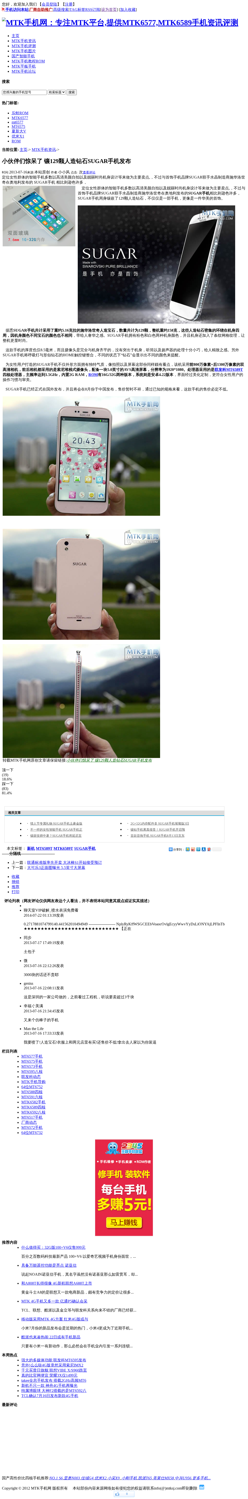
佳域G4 (87, 1478)
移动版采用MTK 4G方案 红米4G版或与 (54, 1319)
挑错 (15, 882)
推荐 (15, 887)
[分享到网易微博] (208, 849)
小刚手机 (129, 1478)
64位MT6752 (32, 1087)
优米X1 (18, 136)
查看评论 (89, 172)
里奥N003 (72, 1478)
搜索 (72, 92)
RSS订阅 (92, 10)
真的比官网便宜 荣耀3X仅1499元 (49, 1375)
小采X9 (114, 1478)
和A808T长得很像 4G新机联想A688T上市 (56, 1283)
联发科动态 (31, 1077)
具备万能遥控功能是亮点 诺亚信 (49, 1265)
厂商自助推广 (41, 10)
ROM (16, 141)
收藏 (15, 876)
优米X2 (100, 1478)
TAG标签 (77, 10)
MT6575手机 (32, 1061)
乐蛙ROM (20, 113)
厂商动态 (29, 1122)
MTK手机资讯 (44, 150)
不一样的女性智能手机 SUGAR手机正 (56, 829)
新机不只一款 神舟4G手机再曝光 (49, 1385)
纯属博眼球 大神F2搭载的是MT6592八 (53, 1391)
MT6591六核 (32, 1097)
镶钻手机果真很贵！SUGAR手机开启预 (158, 829)
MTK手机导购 (33, 1082)
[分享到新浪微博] (192, 849)
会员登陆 (49, 4)
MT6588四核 (32, 1092)
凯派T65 (145, 1478)
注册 (69, 4)
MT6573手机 (32, 1066)
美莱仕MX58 (163, 1478)
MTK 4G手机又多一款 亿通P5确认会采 (54, 1301)
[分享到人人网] (203, 849)
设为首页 (109, 10)
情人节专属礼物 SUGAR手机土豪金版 (56, 823)
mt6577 (17, 122)
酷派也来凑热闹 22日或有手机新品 (50, 1337)
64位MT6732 (32, 1133)
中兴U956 (183, 1478)
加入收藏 (128, 10)
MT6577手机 (32, 1056)
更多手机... (201, 1478)
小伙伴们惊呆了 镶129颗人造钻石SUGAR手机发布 (109, 760)
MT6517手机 (32, 1117)
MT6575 (18, 127)
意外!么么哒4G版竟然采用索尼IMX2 (52, 1365)
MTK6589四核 (33, 1107)
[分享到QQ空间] (187, 849)
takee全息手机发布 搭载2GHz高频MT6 (53, 1380)
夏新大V (19, 131)
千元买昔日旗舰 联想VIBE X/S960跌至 (54, 1370)
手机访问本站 (16, 10)
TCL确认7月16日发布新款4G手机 (49, 1396)
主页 (23, 150)
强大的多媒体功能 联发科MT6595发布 (53, 1360)
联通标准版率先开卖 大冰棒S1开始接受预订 (64, 862)
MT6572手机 (32, 1127)
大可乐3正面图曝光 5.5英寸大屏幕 (56, 868)
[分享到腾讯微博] (198, 849)
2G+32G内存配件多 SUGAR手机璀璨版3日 (160, 823)
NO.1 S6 (56, 1478)
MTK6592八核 (33, 1112)
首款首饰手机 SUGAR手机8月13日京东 (158, 835)
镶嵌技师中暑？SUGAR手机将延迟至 (56, 835)
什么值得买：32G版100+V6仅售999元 (53, 1247)
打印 (15, 892)
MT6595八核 (32, 1072)
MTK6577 (20, 118)
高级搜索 (61, 10)
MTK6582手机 (33, 1102)
